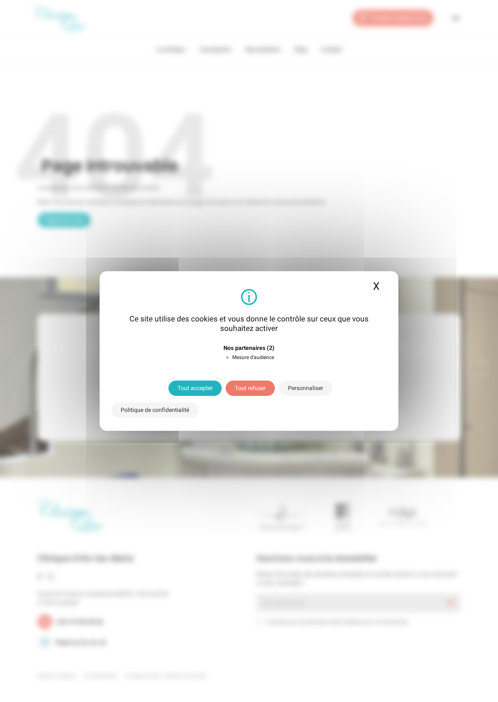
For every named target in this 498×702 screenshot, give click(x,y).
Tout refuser (250, 388)
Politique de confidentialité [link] (155, 409)
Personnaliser (305, 388)
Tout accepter (195, 388)
